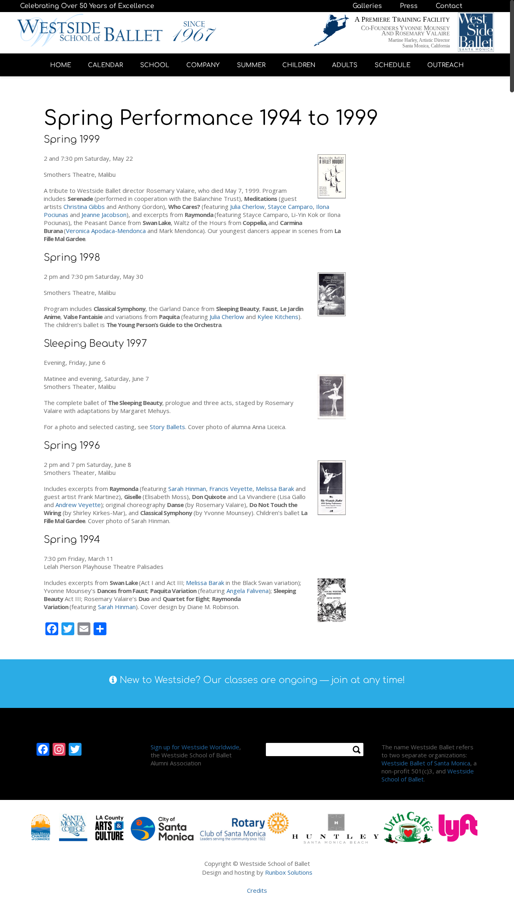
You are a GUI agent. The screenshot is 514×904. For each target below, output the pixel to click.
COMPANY (203, 65)
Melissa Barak (275, 489)
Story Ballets (167, 427)
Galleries (367, 6)
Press (409, 6)
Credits (257, 890)
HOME (60, 65)
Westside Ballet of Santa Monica (425, 763)
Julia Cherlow (247, 206)
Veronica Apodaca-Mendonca (106, 231)
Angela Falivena (247, 591)
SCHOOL (154, 65)
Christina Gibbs (84, 206)
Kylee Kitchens (277, 317)
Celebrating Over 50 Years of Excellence (87, 6)
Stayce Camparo (290, 206)
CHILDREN (298, 65)
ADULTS (344, 65)
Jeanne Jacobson (104, 215)
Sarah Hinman (187, 489)
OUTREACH (445, 65)
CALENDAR (105, 65)
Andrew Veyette (78, 505)
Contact (449, 6)
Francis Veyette (231, 489)
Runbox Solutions (288, 872)
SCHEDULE (392, 65)
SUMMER (251, 65)
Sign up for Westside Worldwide (195, 747)
